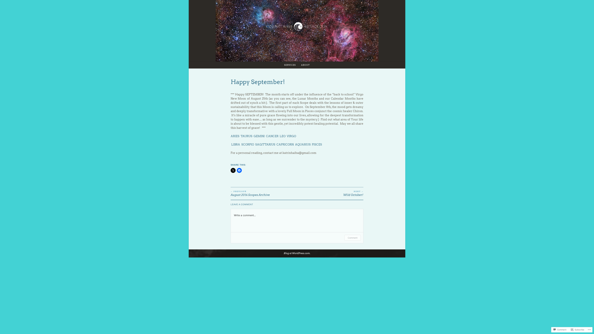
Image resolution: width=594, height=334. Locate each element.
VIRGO (291, 136)
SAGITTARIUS (265, 144)
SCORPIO (247, 144)
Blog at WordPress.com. (297, 253)
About (305, 65)
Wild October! (353, 193)
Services (290, 65)
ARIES (235, 136)
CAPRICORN (285, 144)
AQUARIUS (303, 144)
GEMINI (259, 136)
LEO (283, 136)
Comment (352, 237)
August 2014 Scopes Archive (250, 193)
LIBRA (235, 144)
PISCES (317, 144)
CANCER (272, 136)
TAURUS (246, 136)
